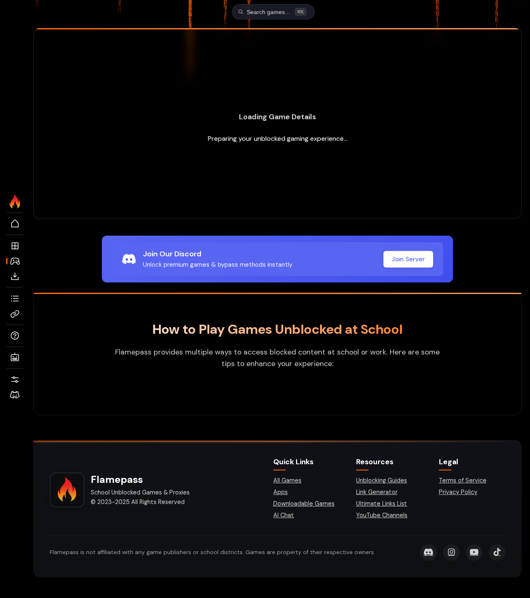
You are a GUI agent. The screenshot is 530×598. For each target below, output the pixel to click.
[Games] (15, 261)
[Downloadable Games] (15, 276)
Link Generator (377, 492)
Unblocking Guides (381, 480)
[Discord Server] (15, 395)
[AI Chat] (15, 357)
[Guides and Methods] (15, 335)
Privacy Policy (458, 492)
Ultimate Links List (381, 503)
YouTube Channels (381, 515)
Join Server (408, 259)
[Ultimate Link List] (15, 298)
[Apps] (15, 246)
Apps (280, 492)
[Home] (15, 224)
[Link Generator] (15, 314)
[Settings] (15, 379)
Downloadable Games (304, 503)
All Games (287, 480)
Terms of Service (463, 480)
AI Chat (283, 515)
